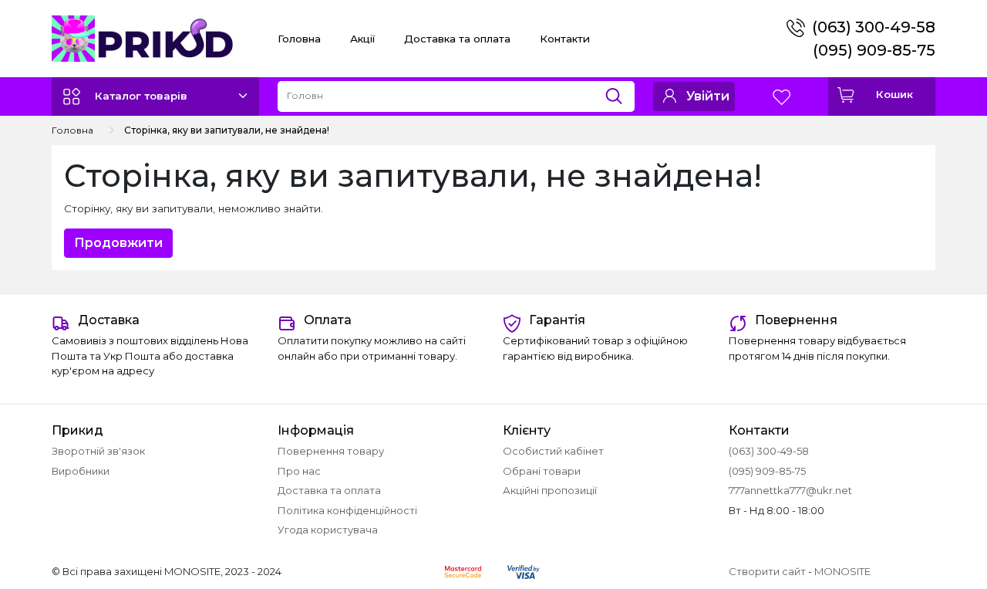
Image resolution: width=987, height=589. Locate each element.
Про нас (299, 471)
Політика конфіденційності (347, 510)
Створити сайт (767, 571)
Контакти (565, 38)
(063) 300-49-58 (873, 27)
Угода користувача (328, 529)
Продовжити (118, 242)
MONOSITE (842, 571)
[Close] (935, 524)
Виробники (80, 471)
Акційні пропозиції (550, 490)
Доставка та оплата (457, 38)
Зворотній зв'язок (98, 451)
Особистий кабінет (553, 451)
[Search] (620, 92)
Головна (299, 38)
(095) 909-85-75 (874, 50)
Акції (362, 38)
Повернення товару (331, 451)
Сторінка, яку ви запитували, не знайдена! (226, 130)
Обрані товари (542, 471)
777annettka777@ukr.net (790, 490)
